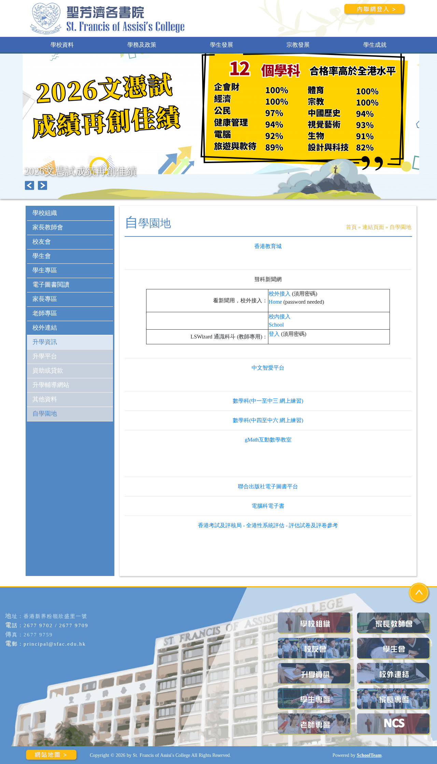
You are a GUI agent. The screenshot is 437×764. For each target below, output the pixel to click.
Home (275, 302)
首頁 (351, 227)
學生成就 (374, 45)
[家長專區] (394, 699)
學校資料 (62, 45)
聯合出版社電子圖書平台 (268, 486)
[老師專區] (315, 724)
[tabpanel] (218, 126)
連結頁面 (373, 227)
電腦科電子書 (268, 506)
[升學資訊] (315, 674)
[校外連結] (394, 674)
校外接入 (280, 294)
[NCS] (394, 724)
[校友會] (315, 648)
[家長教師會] (394, 623)
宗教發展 (298, 45)
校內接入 (280, 316)
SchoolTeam (369, 755)
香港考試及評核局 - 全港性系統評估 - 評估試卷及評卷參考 (268, 525)
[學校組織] (315, 623)
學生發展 (221, 45)
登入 (274, 334)
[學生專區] (315, 699)
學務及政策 (141, 45)
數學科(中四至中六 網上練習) (268, 420)
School (276, 325)
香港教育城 (268, 246)
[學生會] (394, 648)
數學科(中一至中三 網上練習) (268, 401)
